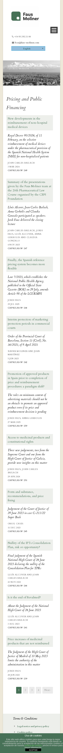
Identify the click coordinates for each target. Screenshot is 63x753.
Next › (47, 690)
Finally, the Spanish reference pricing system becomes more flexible (26, 264)
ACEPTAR (33, 750)
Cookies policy (24, 732)
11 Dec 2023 (14, 527)
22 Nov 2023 (14, 582)
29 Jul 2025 (14, 304)
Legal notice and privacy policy (33, 726)
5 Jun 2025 (13, 358)
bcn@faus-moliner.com (27, 42)
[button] (28, 48)
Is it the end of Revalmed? (24, 597)
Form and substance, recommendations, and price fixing (26, 496)
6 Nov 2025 (14, 244)
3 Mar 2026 (14, 166)
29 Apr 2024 (14, 476)
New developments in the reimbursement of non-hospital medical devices (27, 123)
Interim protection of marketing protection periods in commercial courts (29, 324)
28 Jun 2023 (14, 675)
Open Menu (54, 30)
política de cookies (33, 745)
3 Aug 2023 (14, 624)
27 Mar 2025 (14, 422)
